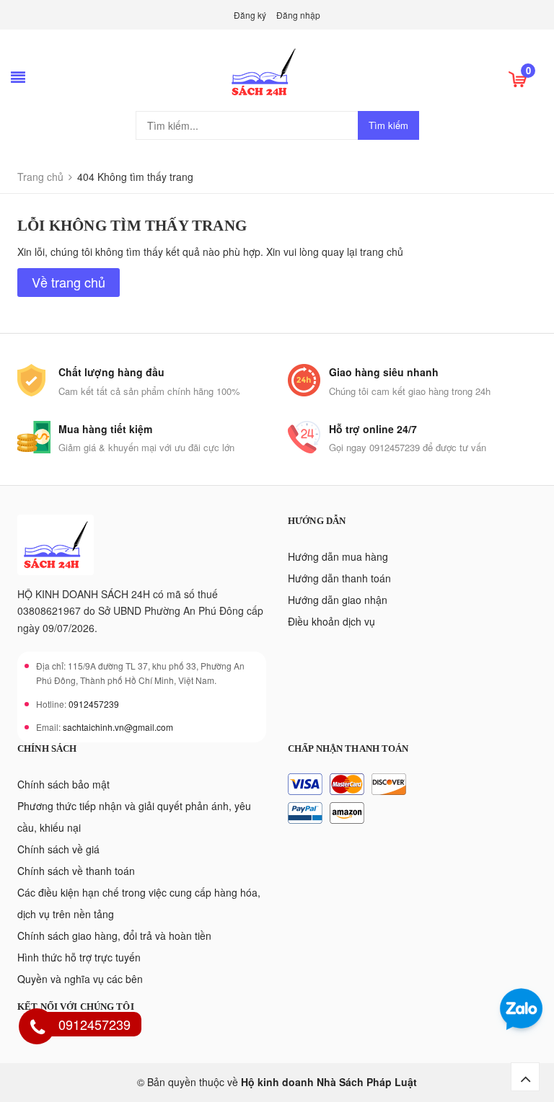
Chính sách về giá (58, 849)
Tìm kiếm (388, 125)
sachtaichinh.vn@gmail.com (118, 727)
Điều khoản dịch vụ (331, 621)
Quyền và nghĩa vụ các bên (80, 979)
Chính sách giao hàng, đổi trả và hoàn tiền (114, 935)
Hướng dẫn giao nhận (337, 599)
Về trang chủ (68, 281)
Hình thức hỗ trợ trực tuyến (79, 957)
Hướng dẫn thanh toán (339, 578)
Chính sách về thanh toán (76, 870)
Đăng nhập (298, 15)
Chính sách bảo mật (63, 784)
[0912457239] (37, 1028)
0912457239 (94, 704)
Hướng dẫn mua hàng (338, 556)
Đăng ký (250, 15)
